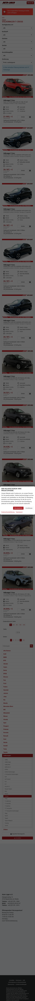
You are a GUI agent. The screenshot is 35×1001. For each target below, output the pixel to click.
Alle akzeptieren (18, 508)
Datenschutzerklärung (8, 512)
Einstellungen (29, 508)
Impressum (19, 512)
